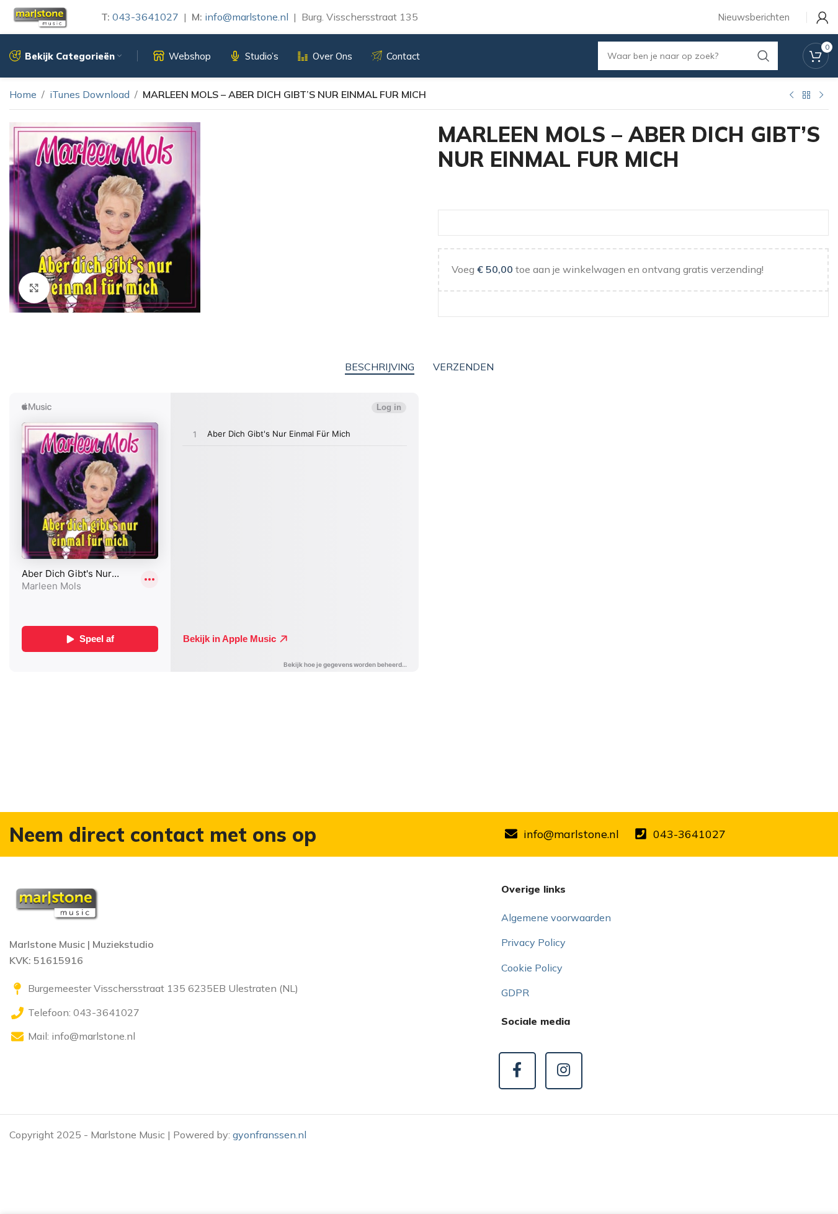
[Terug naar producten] (806, 95)
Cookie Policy (532, 968)
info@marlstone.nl (246, 17)
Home (23, 94)
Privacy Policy (533, 942)
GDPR (515, 992)
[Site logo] (39, 16)
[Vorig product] (791, 95)
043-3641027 (145, 17)
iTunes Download (90, 94)
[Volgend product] (821, 95)
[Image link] (55, 901)
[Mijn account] (822, 17)
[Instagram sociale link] (563, 1070)
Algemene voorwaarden (556, 917)
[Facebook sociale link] (517, 1070)
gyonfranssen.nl (269, 1134)
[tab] (379, 367)
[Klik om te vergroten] (34, 287)
